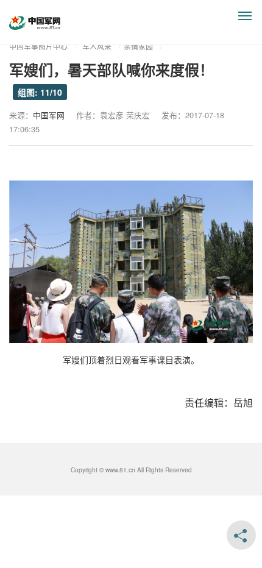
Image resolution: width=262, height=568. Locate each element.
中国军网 (49, 115)
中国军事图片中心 (38, 46)
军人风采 (97, 46)
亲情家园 (138, 46)
